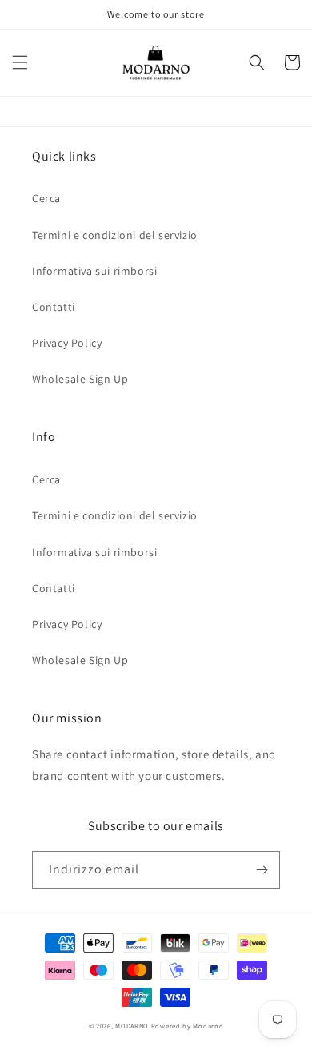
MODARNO (132, 1025)
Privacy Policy (67, 343)
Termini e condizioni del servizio (115, 235)
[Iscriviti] (261, 870)
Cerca (46, 198)
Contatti (53, 307)
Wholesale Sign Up (80, 379)
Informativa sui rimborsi (94, 271)
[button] (20, 62)
